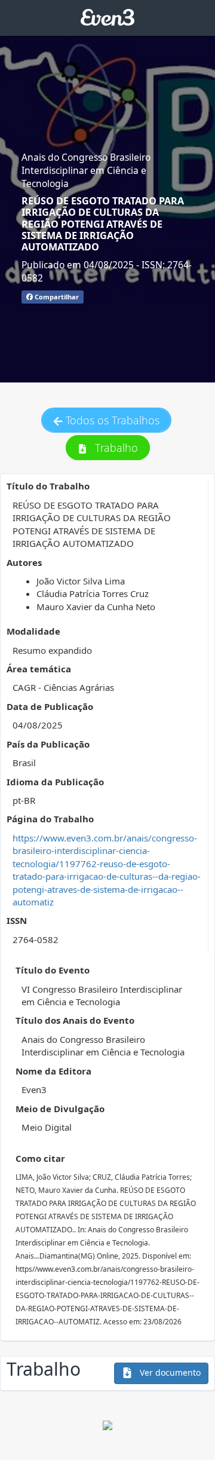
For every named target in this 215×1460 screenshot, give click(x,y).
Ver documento (169, 1372)
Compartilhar (56, 296)
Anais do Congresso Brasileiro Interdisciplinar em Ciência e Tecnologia (86, 171)
